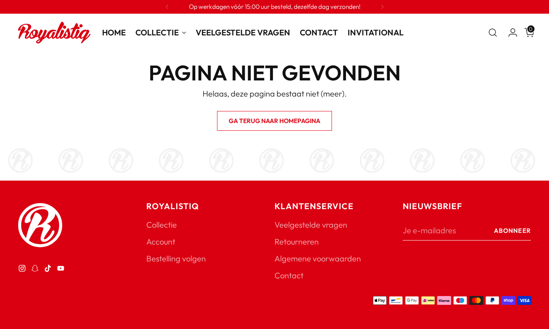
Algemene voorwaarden (317, 258)
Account (160, 241)
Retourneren (296, 241)
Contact (288, 275)
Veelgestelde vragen (310, 225)
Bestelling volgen (176, 258)
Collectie (161, 225)
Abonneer (512, 230)
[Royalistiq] (54, 32)
